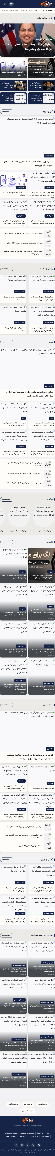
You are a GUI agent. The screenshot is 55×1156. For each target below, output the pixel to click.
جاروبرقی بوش (42, 1104)
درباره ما (40, 1133)
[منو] (11, 4)
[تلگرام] (27, 1145)
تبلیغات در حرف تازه (27, 1133)
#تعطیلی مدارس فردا (26, 10)
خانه (48, 1133)
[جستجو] (5, 4)
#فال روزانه (5, 10)
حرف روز (22, 1136)
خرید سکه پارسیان (27, 1111)
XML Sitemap (11, 1136)
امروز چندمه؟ (33, 1136)
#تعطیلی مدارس (39, 10)
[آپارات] (39, 1145)
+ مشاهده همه (6, 111)
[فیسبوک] (16, 1145)
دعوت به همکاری (11, 1133)
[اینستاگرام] (22, 1145)
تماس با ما (45, 1136)
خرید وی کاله (28, 1104)
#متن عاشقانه (14, 10)
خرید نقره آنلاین (13, 1104)
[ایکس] (33, 1145)
